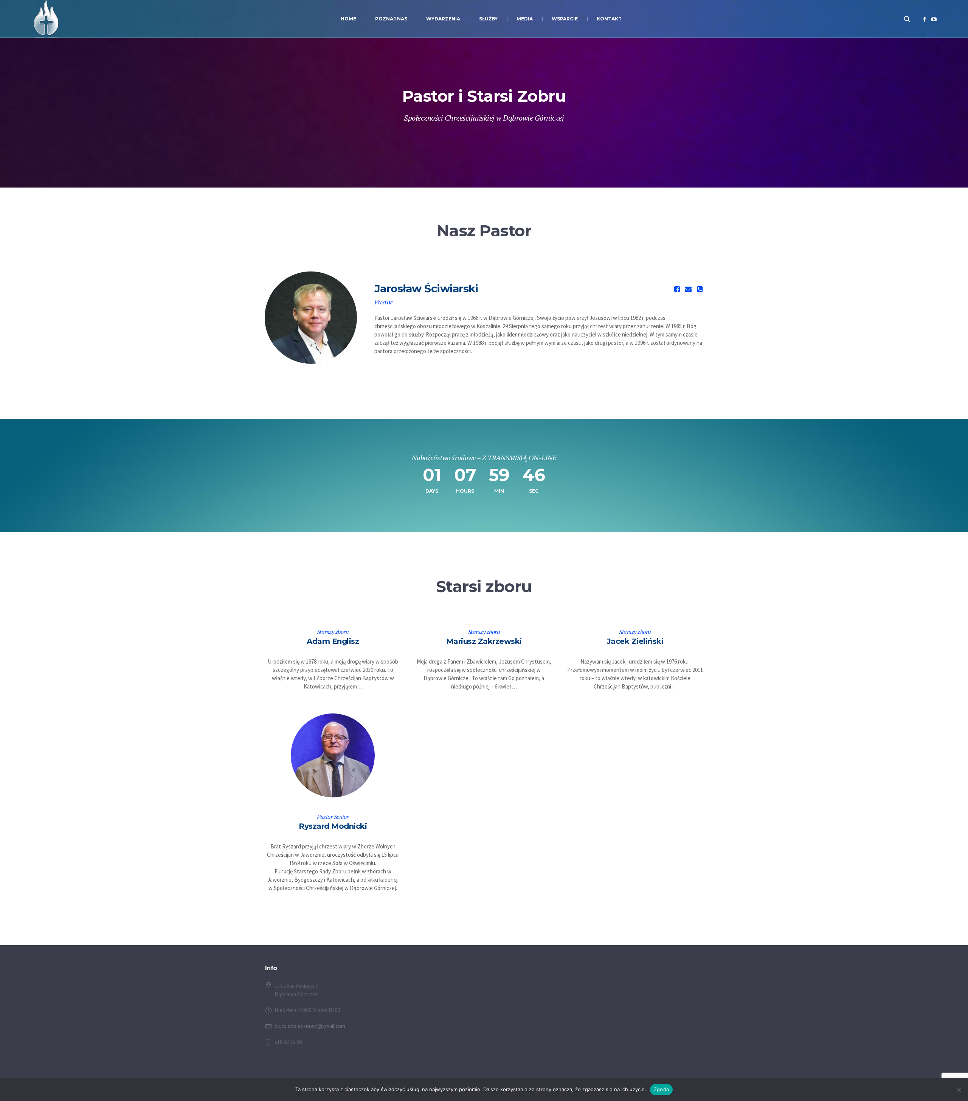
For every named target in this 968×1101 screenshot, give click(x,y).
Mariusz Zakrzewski (484, 641)
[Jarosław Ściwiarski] (311, 317)
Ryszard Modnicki (333, 826)
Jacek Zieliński (635, 641)
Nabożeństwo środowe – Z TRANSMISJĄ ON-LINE (484, 457)
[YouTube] (934, 19)
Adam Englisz (333, 641)
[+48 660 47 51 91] (699, 289)
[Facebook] (924, 19)
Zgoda (661, 1089)
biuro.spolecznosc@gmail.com (310, 1026)
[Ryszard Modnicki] (333, 755)
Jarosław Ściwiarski (426, 288)
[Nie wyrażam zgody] (958, 1089)
